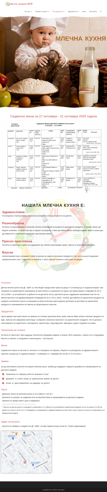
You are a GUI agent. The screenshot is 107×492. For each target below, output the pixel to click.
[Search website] (100, 11)
